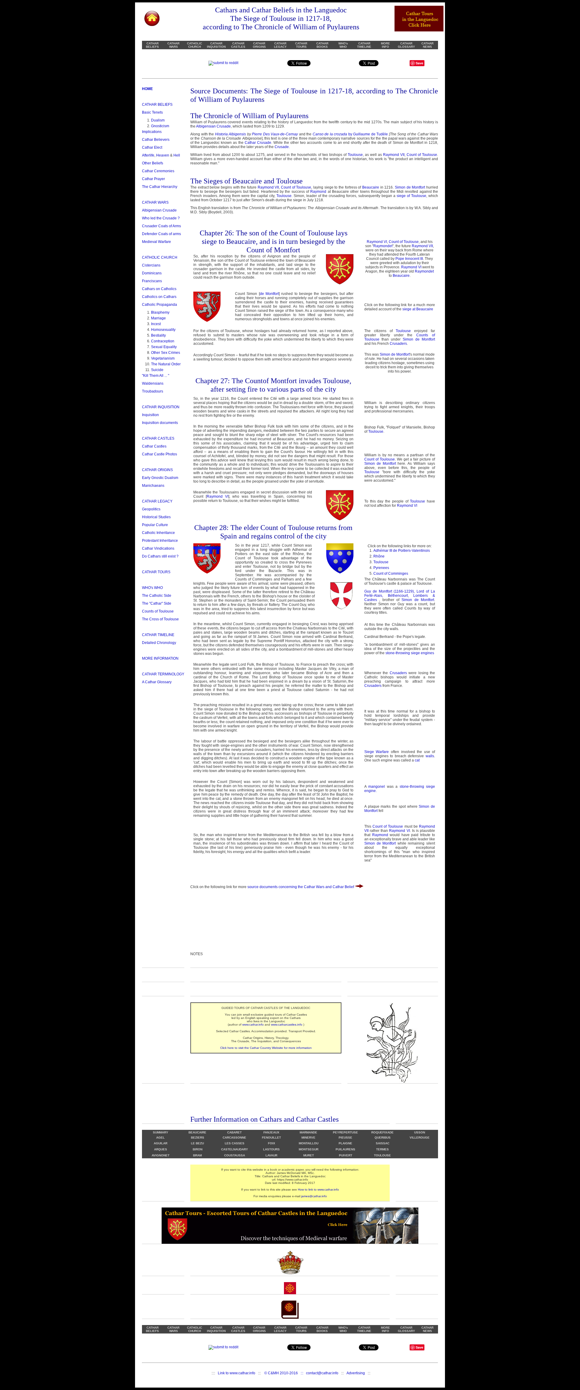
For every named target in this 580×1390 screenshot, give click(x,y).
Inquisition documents (160, 423)
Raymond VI (377, 242)
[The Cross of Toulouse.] (290, 1293)
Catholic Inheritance (158, 533)
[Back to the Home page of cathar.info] (152, 17)
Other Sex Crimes (165, 353)
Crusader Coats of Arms (161, 226)
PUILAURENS (345, 1149)
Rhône (379, 556)
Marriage (158, 318)
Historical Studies (156, 517)
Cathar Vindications (158, 548)
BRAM (197, 1155)
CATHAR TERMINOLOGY (163, 674)
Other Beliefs (152, 163)
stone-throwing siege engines (409, 653)
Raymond (318, 191)
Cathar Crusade (258, 143)
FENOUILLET (271, 1137)
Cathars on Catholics (159, 289)
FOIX (271, 1143)
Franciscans (152, 281)
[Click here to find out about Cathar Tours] (392, 1082)
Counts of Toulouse (158, 611)
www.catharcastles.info (286, 1024)
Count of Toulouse (422, 155)
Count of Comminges (390, 573)
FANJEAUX (271, 1132)
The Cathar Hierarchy (159, 187)
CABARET (234, 1132)
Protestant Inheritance (160, 540)
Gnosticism (160, 126)
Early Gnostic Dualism (160, 478)
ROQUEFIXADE (382, 1132)
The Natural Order (166, 364)
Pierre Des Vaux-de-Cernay (275, 134)
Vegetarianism (163, 358)
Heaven (162, 155)
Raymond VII (393, 155)
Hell (176, 155)
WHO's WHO (343, 45)
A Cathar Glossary (157, 682)
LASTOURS (271, 1149)
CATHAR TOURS (301, 45)
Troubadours (152, 391)
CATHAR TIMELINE (364, 45)
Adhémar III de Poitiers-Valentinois (401, 550)
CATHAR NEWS (427, 45)
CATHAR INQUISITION (216, 45)
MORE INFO (385, 45)
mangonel (377, 786)
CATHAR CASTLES (238, 45)
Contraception (162, 341)
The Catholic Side (156, 595)
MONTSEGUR (308, 1149)
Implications (152, 132)
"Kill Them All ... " (155, 375)
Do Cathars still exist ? (160, 556)
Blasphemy (160, 312)
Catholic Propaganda (159, 304)
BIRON (197, 1149)
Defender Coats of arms (161, 234)
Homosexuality (163, 330)
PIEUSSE (345, 1137)
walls (430, 756)
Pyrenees (381, 568)
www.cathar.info (253, 1024)
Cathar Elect (152, 147)
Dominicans (152, 273)
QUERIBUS (383, 1137)
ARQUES (160, 1149)
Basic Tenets (152, 112)
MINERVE (308, 1137)
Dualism (158, 120)
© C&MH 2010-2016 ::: (285, 1373)
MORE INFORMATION (160, 658)
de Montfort (269, 294)
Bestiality (158, 335)
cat (417, 760)
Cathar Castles (154, 446)
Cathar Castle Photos (159, 454)
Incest (156, 324)
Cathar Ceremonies (158, 171)
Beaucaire (370, 187)
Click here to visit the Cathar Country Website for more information (266, 1047)
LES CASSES (234, 1143)
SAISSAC (382, 1143)
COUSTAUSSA (234, 1155)
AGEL (160, 1137)
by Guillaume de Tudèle (350, 134)
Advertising (355, 1373)
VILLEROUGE (420, 1137)
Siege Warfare (376, 752)
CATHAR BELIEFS (152, 45)
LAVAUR (271, 1155)
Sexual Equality (164, 347)
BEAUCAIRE (197, 1132)
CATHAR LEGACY (280, 45)
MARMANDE (308, 1132)
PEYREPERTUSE (345, 1132)
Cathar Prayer (153, 179)
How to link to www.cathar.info (318, 1189)
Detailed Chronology (159, 643)
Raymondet (382, 246)
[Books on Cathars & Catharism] (290, 1317)
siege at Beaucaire (417, 309)
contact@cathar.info (322, 1373)
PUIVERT (345, 1155)
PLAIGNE (345, 1143)
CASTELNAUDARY (234, 1149)
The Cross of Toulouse (160, 619)
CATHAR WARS (173, 45)
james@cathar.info (314, 1196)
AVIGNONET (160, 1155)
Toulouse (355, 155)
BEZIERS (197, 1137)
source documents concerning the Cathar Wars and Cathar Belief (301, 887)
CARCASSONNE (234, 1137)
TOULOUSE (382, 1155)
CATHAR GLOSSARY (406, 45)
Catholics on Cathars (159, 297)
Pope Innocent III (409, 259)
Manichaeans (153, 485)
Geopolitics (151, 509)
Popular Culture (155, 525)
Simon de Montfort (410, 187)
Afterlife (148, 155)
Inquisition (150, 415)
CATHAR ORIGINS (259, 45)
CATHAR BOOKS (322, 45)
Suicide (157, 370)
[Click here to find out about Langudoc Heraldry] (290, 1262)
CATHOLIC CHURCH (194, 45)
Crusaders (398, 343)
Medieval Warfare (156, 242)
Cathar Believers (155, 139)
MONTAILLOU (308, 1143)
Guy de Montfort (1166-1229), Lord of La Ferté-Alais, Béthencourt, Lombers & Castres (399, 595)
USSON (419, 1132)
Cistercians (151, 265)
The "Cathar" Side (156, 603)
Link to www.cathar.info (236, 1373)
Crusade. (282, 147)
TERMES (382, 1149)
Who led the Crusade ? (161, 218)
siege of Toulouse (411, 196)
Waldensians (152, 383)
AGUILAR (160, 1143)
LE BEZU (197, 1143)
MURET (308, 1155)
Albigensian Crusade (159, 210)
